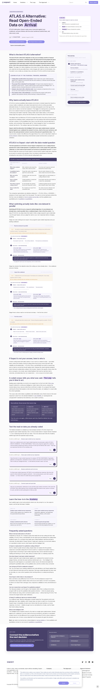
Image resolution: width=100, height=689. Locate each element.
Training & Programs (85, 677)
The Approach (43, 2)
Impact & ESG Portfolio (86, 675)
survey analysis (13, 135)
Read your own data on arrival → (78, 102)
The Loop (32, 2)
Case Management (85, 670)
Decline (74, 683)
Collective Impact (75, 636)
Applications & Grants (85, 672)
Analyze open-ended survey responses (31, 439)
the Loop (51, 383)
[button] (23, 2)
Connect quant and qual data (28, 483)
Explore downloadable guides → (18, 45)
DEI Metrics (53, 644)
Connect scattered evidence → (18, 41)
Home (15, 2)
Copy (50, 449)
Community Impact (55, 640)
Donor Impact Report (75, 644)
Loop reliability (37, 395)
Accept (63, 683)
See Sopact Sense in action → (36, 41)
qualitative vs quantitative (25, 199)
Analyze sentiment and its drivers (29, 469)
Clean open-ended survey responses (30, 454)
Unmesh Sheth (16, 37)
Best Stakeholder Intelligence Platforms (57, 636)
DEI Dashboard (74, 640)
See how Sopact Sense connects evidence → (22, 645)
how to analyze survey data (32, 197)
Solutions (22, 2)
